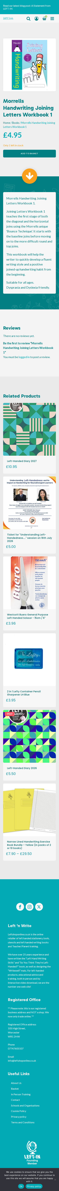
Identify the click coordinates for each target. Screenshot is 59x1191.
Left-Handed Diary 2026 (22, 768)
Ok (21, 1186)
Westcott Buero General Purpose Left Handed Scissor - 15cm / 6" (27, 616)
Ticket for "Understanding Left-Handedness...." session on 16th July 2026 (29, 538)
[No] (55, 1179)
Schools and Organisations (25, 1105)
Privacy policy (18, 1116)
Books (15, 122)
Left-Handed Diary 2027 (22, 461)
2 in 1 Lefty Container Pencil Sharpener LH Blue (24, 693)
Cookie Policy (18, 1110)
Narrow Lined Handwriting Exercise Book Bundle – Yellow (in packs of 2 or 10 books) (29, 845)
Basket (15, 1088)
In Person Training (21, 1094)
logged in (24, 357)
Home (6, 122)
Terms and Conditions (22, 1122)
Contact (15, 1099)
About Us (16, 1082)
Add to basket (29, 153)
